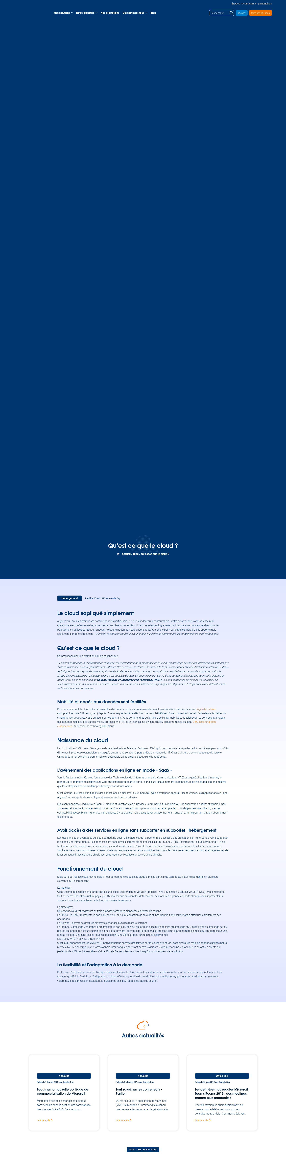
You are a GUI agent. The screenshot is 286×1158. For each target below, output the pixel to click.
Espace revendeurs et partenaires (252, 3)
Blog (153, 12)
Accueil (126, 554)
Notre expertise (85, 12)
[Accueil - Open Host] (29, 13)
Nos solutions (62, 12)
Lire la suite (44, 1120)
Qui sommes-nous (133, 12)
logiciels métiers (206, 709)
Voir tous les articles (143, 1149)
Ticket (242, 12)
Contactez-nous (260, 12)
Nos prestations (110, 12)
